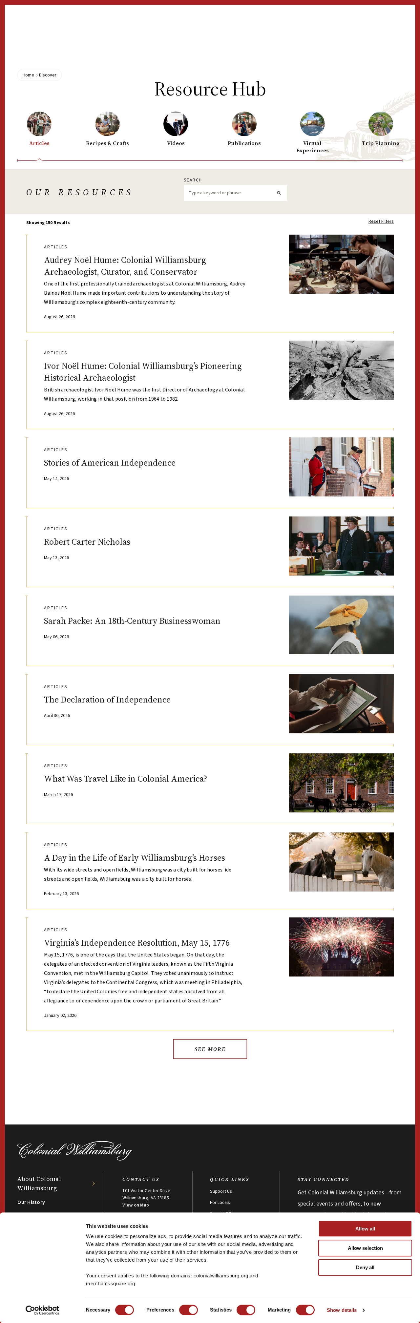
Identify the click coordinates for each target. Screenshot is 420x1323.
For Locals (220, 1202)
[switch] (188, 1310)
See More (210, 1049)
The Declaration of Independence (107, 699)
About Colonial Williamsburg (39, 1183)
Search (193, 180)
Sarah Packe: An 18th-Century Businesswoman (132, 621)
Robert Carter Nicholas (87, 542)
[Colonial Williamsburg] (74, 1159)
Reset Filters (381, 221)
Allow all (365, 1228)
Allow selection (365, 1248)
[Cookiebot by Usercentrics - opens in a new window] (42, 1310)
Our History (31, 1202)
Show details (342, 1310)
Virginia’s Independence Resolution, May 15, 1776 (137, 943)
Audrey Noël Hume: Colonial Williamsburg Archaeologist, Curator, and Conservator (125, 266)
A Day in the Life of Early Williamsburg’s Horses (134, 858)
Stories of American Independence (110, 463)
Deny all (365, 1267)
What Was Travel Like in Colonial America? (125, 779)
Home (28, 75)
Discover (47, 75)
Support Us (221, 1191)
